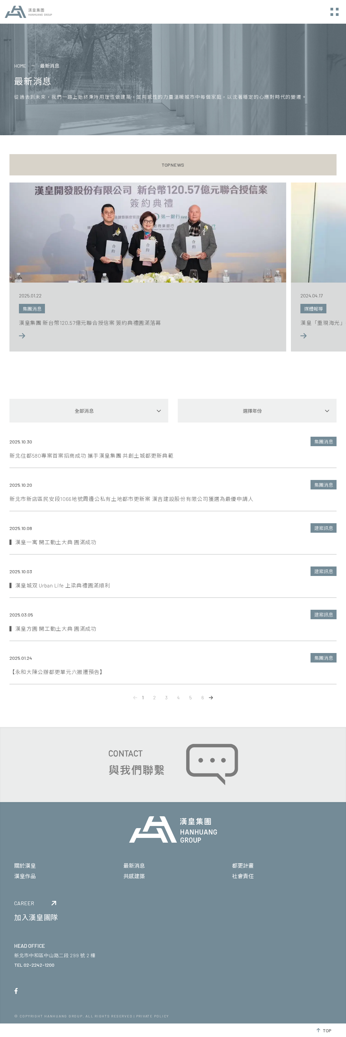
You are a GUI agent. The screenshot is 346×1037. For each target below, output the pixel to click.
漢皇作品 (25, 876)
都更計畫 (243, 865)
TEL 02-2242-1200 (34, 965)
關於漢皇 (25, 865)
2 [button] (154, 697)
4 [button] (178, 697)
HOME (20, 66)
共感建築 (134, 876)
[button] (135, 697)
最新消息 (134, 865)
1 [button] (143, 697)
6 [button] (202, 697)
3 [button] (166, 697)
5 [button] (190, 697)
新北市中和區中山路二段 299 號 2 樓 (55, 955)
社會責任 (243, 876)
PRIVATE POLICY (152, 1016)
